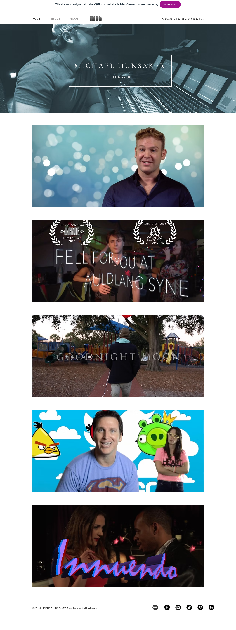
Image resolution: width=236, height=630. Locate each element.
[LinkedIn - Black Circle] (211, 607)
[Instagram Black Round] (178, 607)
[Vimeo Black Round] (200, 607)
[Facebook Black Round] (167, 607)
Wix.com (92, 608)
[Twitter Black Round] (189, 607)
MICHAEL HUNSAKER (183, 18)
